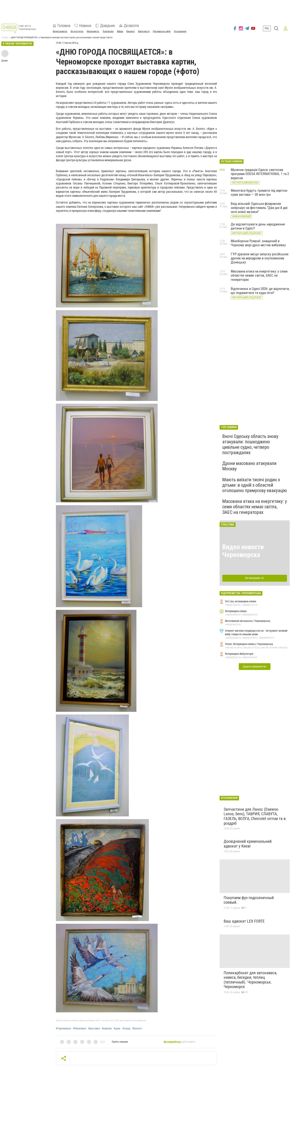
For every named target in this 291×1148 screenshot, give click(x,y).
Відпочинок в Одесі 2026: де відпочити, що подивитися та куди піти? (260, 291)
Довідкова (108, 31)
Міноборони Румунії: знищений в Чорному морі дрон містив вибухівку (258, 243)
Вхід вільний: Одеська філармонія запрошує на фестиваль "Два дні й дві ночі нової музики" (259, 208)
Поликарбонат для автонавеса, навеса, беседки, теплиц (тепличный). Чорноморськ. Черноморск (250, 979)
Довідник (107, 25)
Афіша (120, 31)
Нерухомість (93, 31)
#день (117, 1028)
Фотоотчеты (77, 31)
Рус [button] (267, 28)
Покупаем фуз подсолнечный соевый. (249, 900)
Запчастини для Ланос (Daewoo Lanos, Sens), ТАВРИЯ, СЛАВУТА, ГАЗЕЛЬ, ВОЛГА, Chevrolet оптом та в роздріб (255, 816)
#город (126, 1028)
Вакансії (130, 31)
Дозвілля (131, 25)
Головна (63, 25)
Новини (85, 25)
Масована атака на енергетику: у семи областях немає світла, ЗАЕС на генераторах (259, 275)
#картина (107, 1028)
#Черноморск (63, 1028)
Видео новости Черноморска (243, 551)
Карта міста (144, 31)
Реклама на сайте (162, 31)
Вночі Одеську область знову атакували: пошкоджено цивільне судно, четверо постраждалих (250, 444)
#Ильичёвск (79, 1028)
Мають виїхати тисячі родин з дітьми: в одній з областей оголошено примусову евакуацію (254, 485)
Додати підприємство (254, 666)
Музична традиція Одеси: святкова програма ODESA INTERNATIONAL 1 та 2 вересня (260, 174)
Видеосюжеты (60, 31)
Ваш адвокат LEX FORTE (244, 921)
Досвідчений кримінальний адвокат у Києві (248, 843)
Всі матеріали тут (254, 578)
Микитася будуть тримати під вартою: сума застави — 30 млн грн (259, 192)
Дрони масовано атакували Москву (249, 466)
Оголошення (180, 31)
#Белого (137, 1028)
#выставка (94, 1028)
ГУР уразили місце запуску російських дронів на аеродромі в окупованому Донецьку (259, 258)
